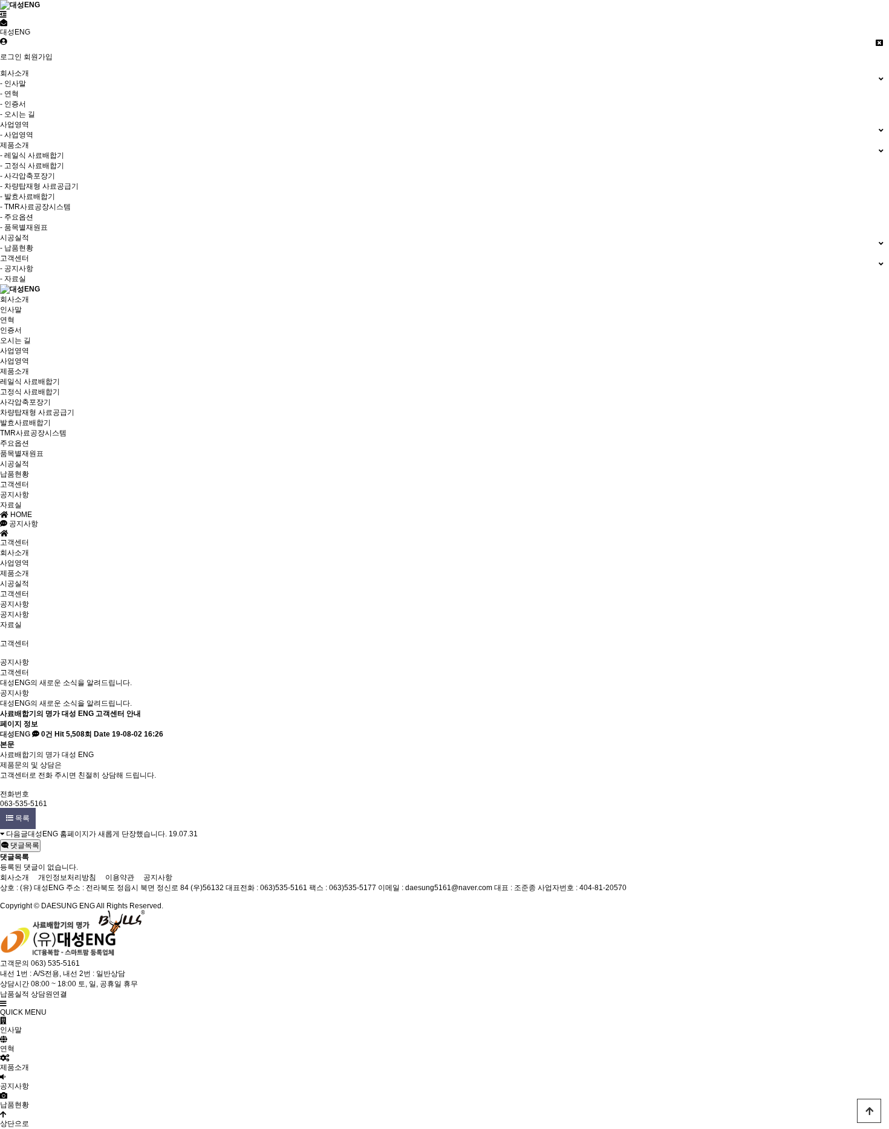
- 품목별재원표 (24, 227)
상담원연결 (49, 994)
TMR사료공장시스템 (33, 433)
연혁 (7, 320)
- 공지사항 (16, 268)
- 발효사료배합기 (27, 196)
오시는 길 (15, 340)
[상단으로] (869, 1111)
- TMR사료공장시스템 (35, 207)
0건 (46, 734)
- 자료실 (13, 279)
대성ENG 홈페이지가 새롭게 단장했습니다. (97, 834)
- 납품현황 (16, 248)
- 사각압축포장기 (27, 176)
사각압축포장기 (25, 402)
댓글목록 (23, 845)
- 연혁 (9, 93)
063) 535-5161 (55, 963)
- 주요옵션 (16, 217)
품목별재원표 (22, 453)
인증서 (11, 330)
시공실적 (14, 464)
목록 (21, 818)
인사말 (11, 309)
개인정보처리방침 (67, 877)
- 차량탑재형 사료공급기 (39, 186)
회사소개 (14, 299)
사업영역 (14, 351)
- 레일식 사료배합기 (32, 155)
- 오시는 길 (17, 114)
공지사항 (14, 494)
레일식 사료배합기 (30, 381)
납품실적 (14, 994)
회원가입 (38, 57)
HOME (20, 514)
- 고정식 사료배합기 (32, 165)
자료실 (11, 505)
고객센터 (14, 484)
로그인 (11, 57)
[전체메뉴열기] (3, 14)
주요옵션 (14, 443)
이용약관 (119, 877)
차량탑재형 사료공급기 (37, 412)
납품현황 (14, 474)
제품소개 (14, 371)
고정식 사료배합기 (30, 392)
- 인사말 (13, 83)
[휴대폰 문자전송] (3, 23)
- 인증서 (13, 104)
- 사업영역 (16, 135)
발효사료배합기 (25, 422)
